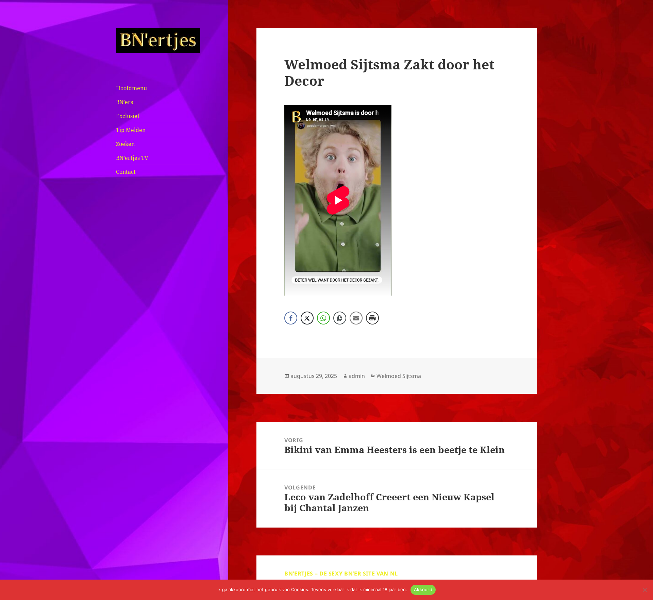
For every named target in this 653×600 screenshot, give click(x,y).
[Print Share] (372, 318)
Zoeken (125, 144)
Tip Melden (131, 130)
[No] (644, 589)
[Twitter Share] (307, 318)
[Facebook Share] (290, 318)
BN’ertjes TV (132, 158)
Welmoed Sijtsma (398, 376)
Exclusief (127, 116)
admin (357, 376)
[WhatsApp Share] (323, 318)
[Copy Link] (339, 318)
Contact (126, 172)
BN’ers (124, 102)
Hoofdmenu (131, 88)
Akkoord (423, 589)
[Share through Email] (356, 318)
